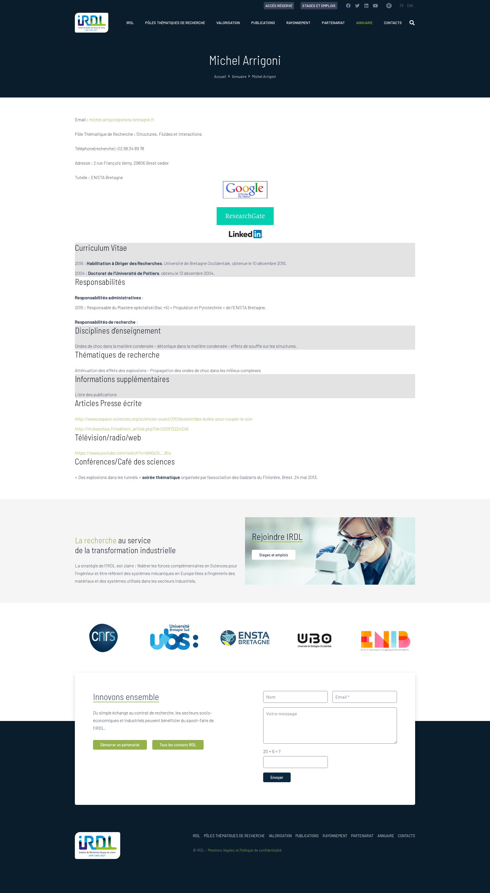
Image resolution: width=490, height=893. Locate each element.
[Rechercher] (412, 22)
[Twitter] (357, 5)
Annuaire (385, 835)
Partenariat (362, 835)
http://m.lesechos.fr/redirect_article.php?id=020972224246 (132, 428)
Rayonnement (335, 835)
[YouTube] (375, 5)
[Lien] (388, 5)
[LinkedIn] (366, 5)
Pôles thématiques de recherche (234, 835)
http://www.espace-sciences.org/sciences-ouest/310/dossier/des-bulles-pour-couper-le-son (163, 418)
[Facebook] (348, 5)
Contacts (406, 835)
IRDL (196, 835)
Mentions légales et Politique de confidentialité (245, 850)
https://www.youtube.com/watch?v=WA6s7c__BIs (123, 452)
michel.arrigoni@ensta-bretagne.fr (121, 119)
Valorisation (280, 835)
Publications (307, 835)
